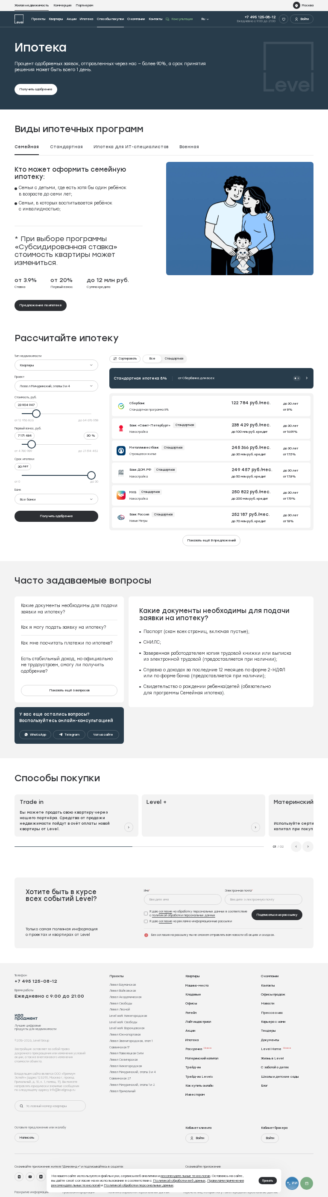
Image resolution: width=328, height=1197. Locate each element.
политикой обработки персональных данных (183, 915)
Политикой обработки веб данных (179, 1180)
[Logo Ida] (26, 1017)
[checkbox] (196, 913)
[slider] (56, 413)
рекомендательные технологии (185, 1176)
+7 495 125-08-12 (260, 17)
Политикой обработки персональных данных (138, 1185)
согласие (165, 911)
